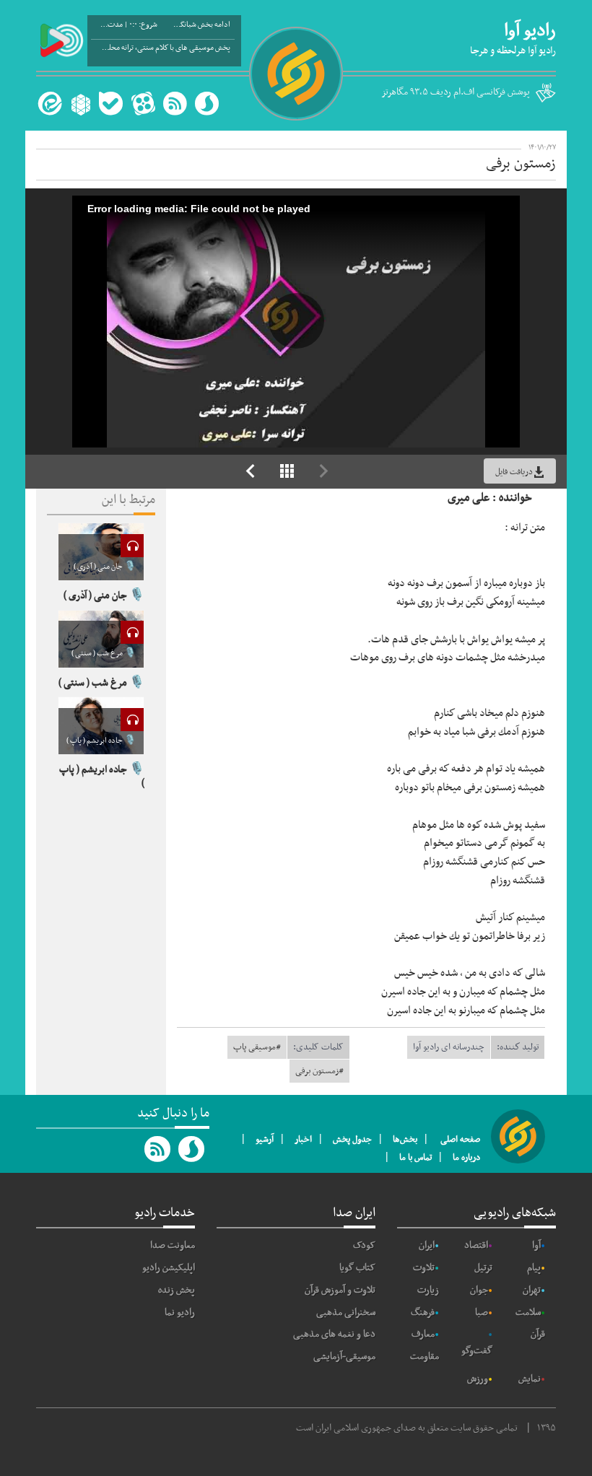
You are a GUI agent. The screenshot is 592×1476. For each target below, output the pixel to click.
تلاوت (424, 1267)
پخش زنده (176, 1290)
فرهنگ (423, 1312)
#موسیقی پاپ (257, 1047)
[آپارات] (143, 103)
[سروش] (206, 103)
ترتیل (483, 1267)
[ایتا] (48, 103)
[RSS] (174, 103)
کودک (364, 1245)
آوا (536, 1245)
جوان (479, 1290)
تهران (532, 1290)
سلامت (528, 1312)
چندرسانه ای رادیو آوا (448, 1047)
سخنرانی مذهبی (345, 1312)
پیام (534, 1267)
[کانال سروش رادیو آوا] (192, 1149)
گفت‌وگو (476, 1350)
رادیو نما (180, 1312)
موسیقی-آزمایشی (344, 1356)
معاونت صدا (172, 1245)
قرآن (538, 1334)
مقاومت (424, 1356)
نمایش (529, 1379)
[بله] (110, 103)
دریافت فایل (514, 472)
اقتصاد (476, 1245)
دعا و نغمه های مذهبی (334, 1334)
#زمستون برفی (319, 1071)
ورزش (477, 1379)
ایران (427, 1245)
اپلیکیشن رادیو (168, 1267)
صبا (481, 1312)
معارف (423, 1334)
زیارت (428, 1290)
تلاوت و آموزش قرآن (340, 1290)
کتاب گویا (357, 1267)
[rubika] (79, 103)
